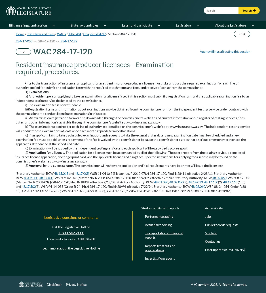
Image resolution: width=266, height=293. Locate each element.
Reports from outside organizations (160, 248)
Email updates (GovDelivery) (225, 250)
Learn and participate (137, 25)
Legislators (184, 25)
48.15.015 (61, 173)
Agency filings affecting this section (225, 51)
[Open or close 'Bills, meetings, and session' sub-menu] (53, 25)
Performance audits (159, 216)
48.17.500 (29, 186)
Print (242, 34)
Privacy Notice (76, 285)
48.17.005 (82, 173)
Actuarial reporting (158, 225)
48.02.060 (31, 178)
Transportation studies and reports (164, 235)
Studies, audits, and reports (160, 208)
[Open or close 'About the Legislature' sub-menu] (252, 25)
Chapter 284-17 (94, 34)
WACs (61, 34)
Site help (211, 233)
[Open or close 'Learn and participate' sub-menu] (158, 25)
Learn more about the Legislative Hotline (71, 248)
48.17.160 (230, 182)
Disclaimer (54, 285)
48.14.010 (196, 182)
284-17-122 (69, 41)
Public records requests (221, 225)
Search (247, 10)
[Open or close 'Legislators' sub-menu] (198, 25)
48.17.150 (211, 182)
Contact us (212, 241)
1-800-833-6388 (86, 239)
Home (20, 34)
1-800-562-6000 (71, 233)
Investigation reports (160, 258)
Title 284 (74, 34)
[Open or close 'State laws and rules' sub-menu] (105, 25)
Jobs (208, 216)
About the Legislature (230, 25)
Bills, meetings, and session (28, 25)
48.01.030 (161, 182)
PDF (23, 51)
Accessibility (214, 208)
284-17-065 (24, 41)
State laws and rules (84, 25)
